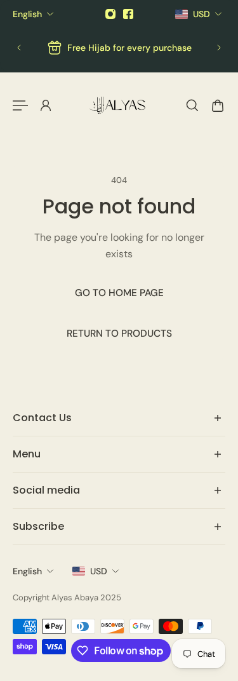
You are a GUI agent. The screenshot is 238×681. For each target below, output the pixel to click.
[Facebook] (128, 14)
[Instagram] (110, 14)
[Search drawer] (192, 105)
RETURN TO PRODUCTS (119, 334)
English (27, 571)
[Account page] (45, 105)
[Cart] (217, 105)
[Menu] (20, 105)
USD (98, 571)
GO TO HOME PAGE (119, 293)
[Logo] (119, 105)
